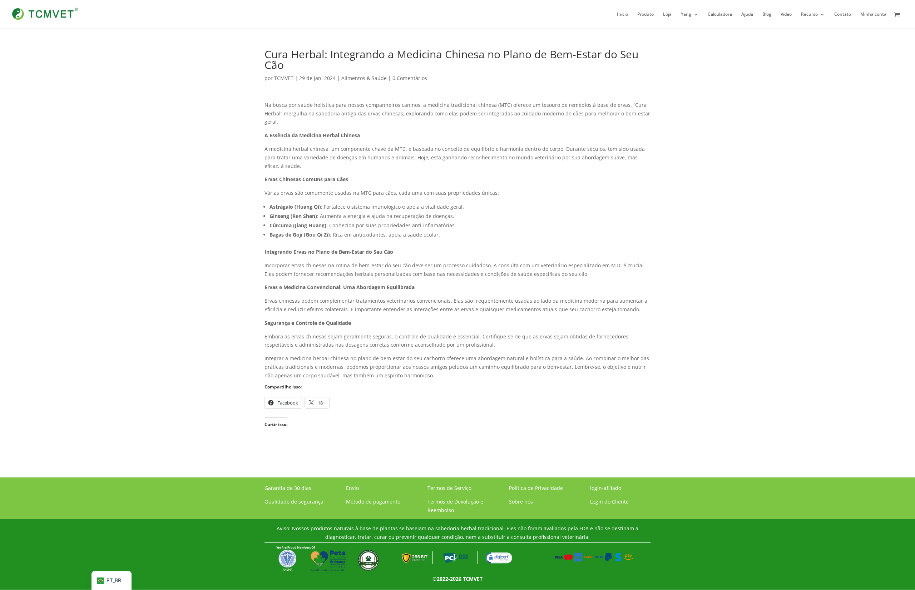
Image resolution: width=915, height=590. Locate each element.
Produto (645, 14)
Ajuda (747, 14)
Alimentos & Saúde (364, 78)
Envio (352, 488)
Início (622, 14)
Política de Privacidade (536, 488)
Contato (842, 14)
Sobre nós (521, 501)
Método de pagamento (373, 501)
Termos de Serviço (449, 488)
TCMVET (283, 78)
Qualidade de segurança (293, 501)
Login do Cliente (609, 501)
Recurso (809, 14)
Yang (686, 14)
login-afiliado (605, 488)
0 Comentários (409, 78)
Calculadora (720, 14)
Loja (667, 14)
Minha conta (873, 14)
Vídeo (786, 14)
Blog (766, 14)
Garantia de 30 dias (287, 488)
